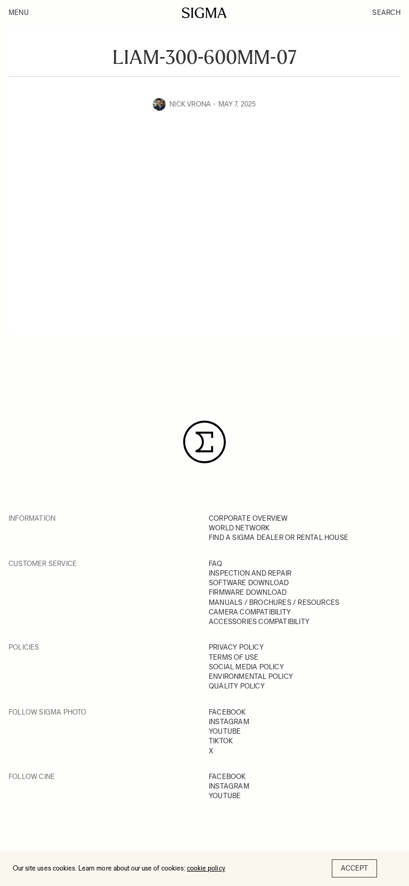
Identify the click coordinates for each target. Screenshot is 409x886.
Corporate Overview (248, 518)
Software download (249, 583)
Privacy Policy (236, 647)
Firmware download (248, 592)
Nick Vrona (190, 104)
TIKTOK (221, 741)
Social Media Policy (246, 667)
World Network (239, 528)
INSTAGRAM (229, 722)
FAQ (216, 564)
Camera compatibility (250, 612)
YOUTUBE (225, 731)
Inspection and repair (250, 573)
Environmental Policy (251, 676)
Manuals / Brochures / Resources (274, 602)
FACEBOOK (227, 712)
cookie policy (206, 868)
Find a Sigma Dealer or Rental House (278, 538)
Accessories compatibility (259, 622)
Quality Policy (237, 686)
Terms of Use (233, 657)
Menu (19, 13)
